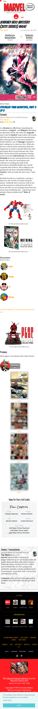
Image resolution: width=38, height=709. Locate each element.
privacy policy (14, 651)
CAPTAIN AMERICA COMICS (11, 637)
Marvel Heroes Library (17, 678)
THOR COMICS (22, 640)
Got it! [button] (19, 705)
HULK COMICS (24, 637)
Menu (4, 1)
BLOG (11, 644)
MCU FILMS (18, 644)
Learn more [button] (7, 700)
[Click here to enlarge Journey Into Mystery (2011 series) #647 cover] (18, 100)
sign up (6, 651)
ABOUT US (27, 644)
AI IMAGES (4, 644)
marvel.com (30, 651)
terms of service (22, 651)
